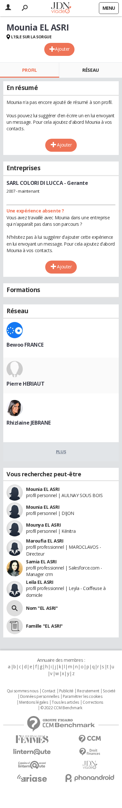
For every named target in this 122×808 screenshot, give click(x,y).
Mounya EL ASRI (43, 525)
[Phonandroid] (90, 778)
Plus (61, 452)
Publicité (66, 691)
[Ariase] (32, 778)
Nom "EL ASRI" (42, 608)
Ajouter (62, 49)
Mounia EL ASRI (42, 489)
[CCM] (90, 739)
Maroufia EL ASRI (44, 541)
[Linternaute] (32, 752)
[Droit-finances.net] (90, 752)
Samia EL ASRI (41, 561)
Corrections (93, 702)
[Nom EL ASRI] (15, 608)
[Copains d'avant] (32, 765)
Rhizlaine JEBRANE (29, 422)
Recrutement (88, 691)
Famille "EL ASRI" (44, 626)
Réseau (90, 70)
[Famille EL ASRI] (15, 626)
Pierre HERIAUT (25, 383)
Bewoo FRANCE (25, 344)
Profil (29, 70)
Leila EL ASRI (39, 582)
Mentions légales (33, 702)
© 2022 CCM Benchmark (61, 708)
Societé (109, 691)
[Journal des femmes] (32, 739)
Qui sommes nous (22, 691)
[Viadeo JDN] (90, 765)
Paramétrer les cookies (82, 696)
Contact (48, 691)
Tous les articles (65, 702)
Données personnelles (39, 696)
